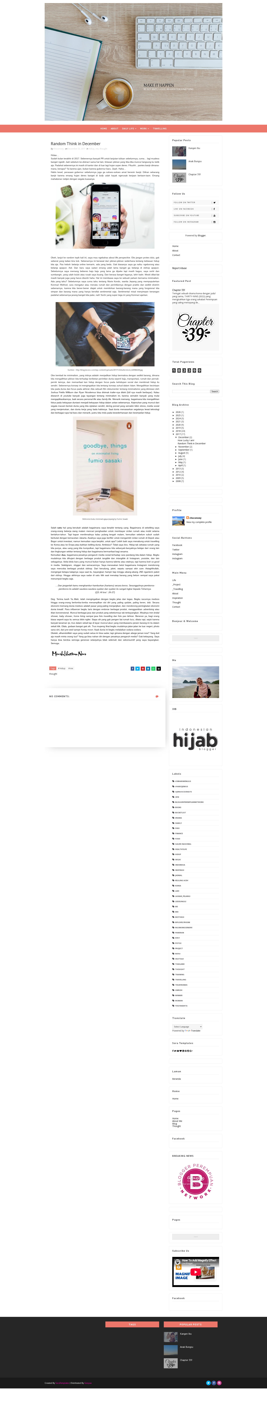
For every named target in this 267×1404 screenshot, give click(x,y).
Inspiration (177, 597)
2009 (178, 478)
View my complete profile (199, 522)
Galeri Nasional (183, 844)
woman (179, 1000)
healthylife (181, 849)
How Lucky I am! (186, 440)
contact (176, 606)
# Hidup (61, 668)
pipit (177, 938)
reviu (177, 953)
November (184, 446)
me (97, 148)
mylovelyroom (182, 922)
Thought (176, 602)
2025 (178, 415)
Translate (195, 1030)
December (183, 437)
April (180, 465)
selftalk (179, 959)
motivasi (179, 917)
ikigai (178, 859)
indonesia (180, 865)
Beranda (176, 1078)
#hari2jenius (181, 786)
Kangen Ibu (194, 148)
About (115, 128)
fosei (177, 839)
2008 (178, 481)
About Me (177, 1121)
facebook (177, 545)
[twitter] (208, 1383)
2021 (178, 421)
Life (174, 580)
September (184, 449)
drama (178, 818)
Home (103, 128)
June (180, 459)
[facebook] (214, 1383)
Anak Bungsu (195, 161)
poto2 (178, 943)
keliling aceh (181, 880)
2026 (178, 412)
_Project (176, 584)
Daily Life (128, 128)
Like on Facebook (184, 209)
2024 (178, 418)
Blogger (202, 235)
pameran (179, 932)
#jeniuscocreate (183, 792)
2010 (178, 474)
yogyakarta (181, 1006)
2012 (178, 471)
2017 (178, 434)
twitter (175, 549)
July (180, 456)
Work (143, 128)
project (179, 948)
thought (103, 148)
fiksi (177, 828)
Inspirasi (179, 870)
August (182, 452)
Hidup (91, 148)
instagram (177, 554)
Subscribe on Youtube (186, 215)
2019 (178, 427)
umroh (178, 990)
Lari (177, 891)
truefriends (181, 985)
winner (178, 995)
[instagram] (219, 1383)
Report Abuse (179, 268)
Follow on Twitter (184, 202)
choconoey (195, 517)
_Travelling (177, 588)
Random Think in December (192, 443)
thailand (179, 964)
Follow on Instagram (186, 222)
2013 (178, 468)
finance (179, 833)
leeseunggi (180, 901)
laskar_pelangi (182, 896)
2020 (178, 424)
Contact (176, 255)
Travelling (160, 128)
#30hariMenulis (183, 781)
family (178, 823)
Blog (174, 1123)
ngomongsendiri (183, 927)
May (180, 462)
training (179, 974)
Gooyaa (87, 1383)
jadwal (178, 875)
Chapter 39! (195, 174)
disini (123, 392)
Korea (178, 885)
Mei (176, 912)
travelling (180, 979)
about (175, 593)
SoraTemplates (62, 1383)
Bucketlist (180, 812)
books (178, 807)
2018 (178, 430)
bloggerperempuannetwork (189, 802)
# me (70, 668)
